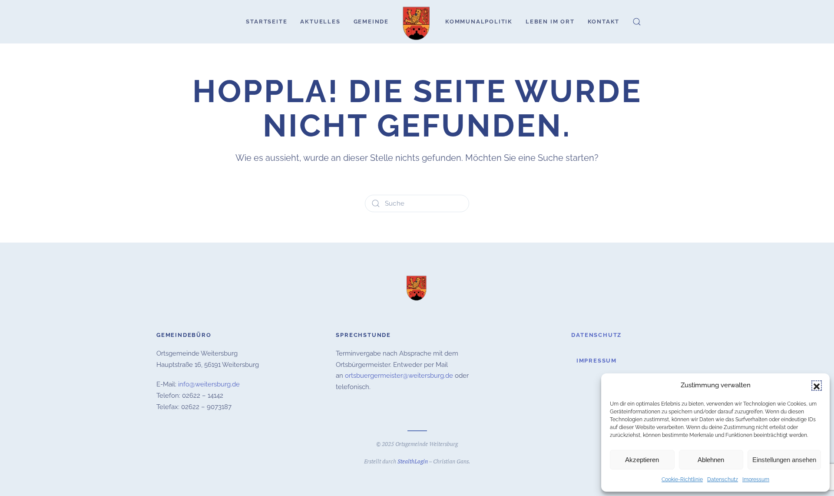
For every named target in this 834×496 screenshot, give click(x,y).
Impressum (755, 479)
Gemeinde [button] (371, 21)
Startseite (266, 21)
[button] (816, 385)
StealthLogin (412, 461)
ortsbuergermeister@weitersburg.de (399, 375)
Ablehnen (711, 459)
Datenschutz (722, 479)
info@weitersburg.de (209, 384)
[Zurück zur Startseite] (417, 21)
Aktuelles (320, 21)
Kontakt (604, 21)
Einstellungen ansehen (784, 459)
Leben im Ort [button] (550, 21)
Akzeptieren (642, 459)
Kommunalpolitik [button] (479, 21)
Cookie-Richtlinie (682, 479)
